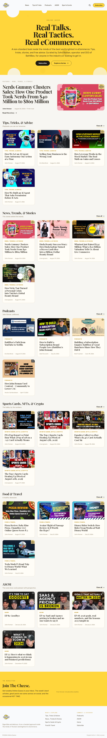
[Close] (66, 353)
